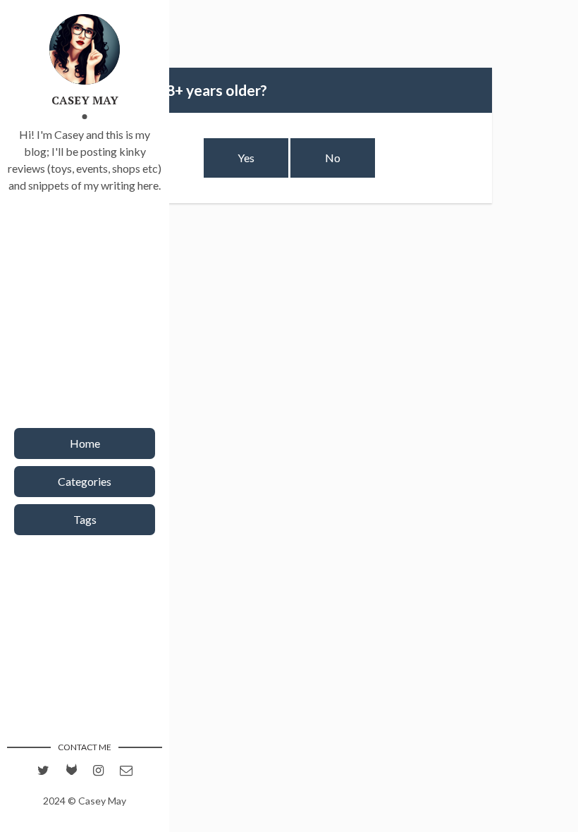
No (332, 157)
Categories (84, 481)
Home (85, 443)
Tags (85, 519)
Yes (246, 157)
